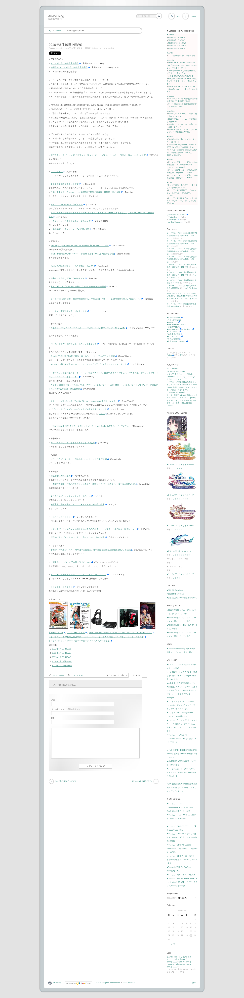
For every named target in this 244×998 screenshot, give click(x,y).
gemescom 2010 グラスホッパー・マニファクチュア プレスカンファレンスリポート (88, 364)
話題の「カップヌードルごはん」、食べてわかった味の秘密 (77, 537)
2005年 (169, 964)
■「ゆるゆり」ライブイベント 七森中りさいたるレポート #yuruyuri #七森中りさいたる (182, 675)
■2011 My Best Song (175, 590)
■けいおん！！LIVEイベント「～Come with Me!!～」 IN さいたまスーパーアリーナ (182, 738)
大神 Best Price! (56, 632)
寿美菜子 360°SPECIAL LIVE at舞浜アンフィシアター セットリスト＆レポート (182, 81)
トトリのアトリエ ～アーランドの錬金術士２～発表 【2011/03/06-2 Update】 (181, 403)
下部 (181, 355)
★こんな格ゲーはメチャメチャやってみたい (70, 496)
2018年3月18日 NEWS (177, 46)
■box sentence (173, 329)
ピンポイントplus (190, 288)
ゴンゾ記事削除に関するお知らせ (181, 55)
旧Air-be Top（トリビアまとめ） (180, 957)
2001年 (169, 967)
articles (58, 31)
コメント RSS (77, 675)
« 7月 (173, 944)
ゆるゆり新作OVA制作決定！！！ (181, 76)
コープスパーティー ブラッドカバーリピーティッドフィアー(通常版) (79, 641)
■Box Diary (187, 329)
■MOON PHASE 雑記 (175, 324)
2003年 (182, 964)
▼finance (170, 96)
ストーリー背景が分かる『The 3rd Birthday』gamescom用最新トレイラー (84, 401)
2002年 (188, 964)
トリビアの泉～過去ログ (177, 959)
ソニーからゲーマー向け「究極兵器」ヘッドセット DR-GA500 (79, 459)
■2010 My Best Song (175, 594)
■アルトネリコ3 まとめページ (179, 551)
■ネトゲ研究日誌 (174, 320)
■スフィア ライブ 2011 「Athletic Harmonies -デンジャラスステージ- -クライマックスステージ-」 (182, 705)
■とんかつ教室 (173, 339)
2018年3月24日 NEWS (177, 43)
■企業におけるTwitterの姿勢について (182, 598)
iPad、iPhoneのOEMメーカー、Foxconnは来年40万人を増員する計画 (82, 254)
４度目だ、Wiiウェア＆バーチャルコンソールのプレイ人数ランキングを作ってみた (88, 328)
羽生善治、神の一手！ (61, 476)
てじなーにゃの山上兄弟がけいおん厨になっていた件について (78, 574)
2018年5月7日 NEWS (176, 38)
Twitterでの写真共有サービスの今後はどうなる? (72, 266)
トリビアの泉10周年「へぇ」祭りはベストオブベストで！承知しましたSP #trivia (182, 200)
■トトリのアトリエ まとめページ (180, 495)
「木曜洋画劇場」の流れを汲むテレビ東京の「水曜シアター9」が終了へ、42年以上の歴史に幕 (93, 484)
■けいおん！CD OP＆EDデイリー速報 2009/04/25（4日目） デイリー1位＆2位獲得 (182, 837)
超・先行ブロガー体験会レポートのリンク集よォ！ (73, 344)
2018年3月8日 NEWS (176, 49)
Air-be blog (56, 16)
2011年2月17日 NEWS (62, 665)
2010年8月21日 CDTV (142, 781)
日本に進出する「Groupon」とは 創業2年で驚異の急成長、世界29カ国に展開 (85, 192)
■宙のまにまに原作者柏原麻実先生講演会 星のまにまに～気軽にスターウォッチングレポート (182, 787)
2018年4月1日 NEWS (176, 40)
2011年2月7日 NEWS (61, 657)
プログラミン (57, 171)
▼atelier (170, 159)
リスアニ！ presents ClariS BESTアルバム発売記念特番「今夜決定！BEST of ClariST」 (182, 152)
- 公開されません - (66, 709)
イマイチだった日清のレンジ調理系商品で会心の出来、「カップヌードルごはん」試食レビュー (93, 529)
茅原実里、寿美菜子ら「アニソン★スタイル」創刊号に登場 (77, 504)
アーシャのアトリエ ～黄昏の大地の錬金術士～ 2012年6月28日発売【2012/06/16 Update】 (182, 164)
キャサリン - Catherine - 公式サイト (67, 204)
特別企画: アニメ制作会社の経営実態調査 (69, 67)
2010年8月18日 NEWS (65, 781)
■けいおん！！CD (174, 803)
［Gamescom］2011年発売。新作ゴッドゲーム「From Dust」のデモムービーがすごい (90, 426)
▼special (170, 60)
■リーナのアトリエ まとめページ (180, 574)
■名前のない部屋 (174, 317)
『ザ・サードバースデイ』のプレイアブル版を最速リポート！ (78, 409)
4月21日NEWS (173, 369)
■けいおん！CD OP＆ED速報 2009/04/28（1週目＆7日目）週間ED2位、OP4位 (182, 848)
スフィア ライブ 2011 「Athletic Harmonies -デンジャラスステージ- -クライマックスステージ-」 (182, 376)
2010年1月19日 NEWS (62, 661)
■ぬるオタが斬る (174, 334)
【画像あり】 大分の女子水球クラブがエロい (71, 562)
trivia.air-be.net (129, 983)
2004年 (176, 964)
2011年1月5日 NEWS (61, 653)
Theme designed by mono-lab (108, 983)
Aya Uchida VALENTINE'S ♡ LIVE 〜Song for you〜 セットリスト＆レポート (182, 89)
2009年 (169, 962)
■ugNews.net (172, 322)
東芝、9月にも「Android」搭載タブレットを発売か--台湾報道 (78, 286)
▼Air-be (170, 53)
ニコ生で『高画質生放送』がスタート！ (68, 311)
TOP (194, 983)
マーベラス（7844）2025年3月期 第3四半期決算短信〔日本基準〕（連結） (182, 235)
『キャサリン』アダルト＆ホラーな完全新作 (70, 221)
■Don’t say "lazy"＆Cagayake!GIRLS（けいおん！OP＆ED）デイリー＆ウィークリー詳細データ (182, 882)
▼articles (170, 35)
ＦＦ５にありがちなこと (62, 587)
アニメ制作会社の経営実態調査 (65, 63)
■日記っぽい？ (173, 331)
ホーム (49, 31)
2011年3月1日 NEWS (61, 649)
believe (95, 48)
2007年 (182, 962)
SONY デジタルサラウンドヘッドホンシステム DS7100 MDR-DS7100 (120, 632)
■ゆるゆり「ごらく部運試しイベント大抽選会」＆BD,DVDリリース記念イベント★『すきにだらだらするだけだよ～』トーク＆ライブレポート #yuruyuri (182, 690)
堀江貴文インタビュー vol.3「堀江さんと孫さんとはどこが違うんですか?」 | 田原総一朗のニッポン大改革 (98, 155)
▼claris (170, 137)
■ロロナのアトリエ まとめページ (180, 526)
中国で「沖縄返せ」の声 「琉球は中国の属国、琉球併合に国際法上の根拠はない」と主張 (91, 550)
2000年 (176, 967)
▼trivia (169, 182)
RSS (178, 16)
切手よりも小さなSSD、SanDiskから (67, 278)
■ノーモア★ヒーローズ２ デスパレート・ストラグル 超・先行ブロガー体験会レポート (182, 772)
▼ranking (170, 111)
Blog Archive (172, 898)
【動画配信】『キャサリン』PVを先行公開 (70, 229)
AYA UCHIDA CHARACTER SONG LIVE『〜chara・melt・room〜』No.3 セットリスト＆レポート (182, 65)
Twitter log (172, 217)
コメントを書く (108, 48)
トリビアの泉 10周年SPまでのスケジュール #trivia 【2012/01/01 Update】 (181, 192)
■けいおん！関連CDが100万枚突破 (181, 875)
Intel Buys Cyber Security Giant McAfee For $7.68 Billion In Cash (80, 245)
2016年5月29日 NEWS (176, 371)
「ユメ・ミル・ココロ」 (62, 517)
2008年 (176, 962)
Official (102, 413)
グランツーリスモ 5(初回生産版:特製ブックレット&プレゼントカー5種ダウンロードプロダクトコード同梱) (96, 637)
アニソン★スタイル (76, 632)
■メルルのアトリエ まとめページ (180, 464)
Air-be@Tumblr (174, 222)
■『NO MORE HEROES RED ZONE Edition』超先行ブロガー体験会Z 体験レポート (182, 753)
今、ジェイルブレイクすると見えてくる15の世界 (73, 443)
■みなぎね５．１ (174, 336)
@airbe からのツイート (176, 214)
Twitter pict (172, 219)
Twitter (193, 16)
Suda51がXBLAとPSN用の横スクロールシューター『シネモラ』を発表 (83, 356)
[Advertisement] (107, 23)
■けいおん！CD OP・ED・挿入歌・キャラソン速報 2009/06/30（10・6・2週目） (182, 859)
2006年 (188, 962)
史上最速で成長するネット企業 (65, 184)
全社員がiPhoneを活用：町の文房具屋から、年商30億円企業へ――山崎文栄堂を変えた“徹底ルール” (95, 299)
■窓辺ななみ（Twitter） (176, 341)
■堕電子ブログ (173, 327)
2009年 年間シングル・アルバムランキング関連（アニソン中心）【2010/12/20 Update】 (182, 390)
